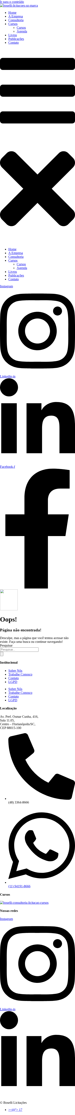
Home (12, 12)
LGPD (12, 682)
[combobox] (19, 649)
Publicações (16, 39)
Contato (13, 42)
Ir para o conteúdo (12, 2)
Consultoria (16, 20)
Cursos (13, 24)
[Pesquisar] (1, 654)
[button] (37, 146)
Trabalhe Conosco (20, 674)
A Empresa (15, 16)
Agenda (22, 31)
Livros (12, 35)
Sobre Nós (15, 670)
